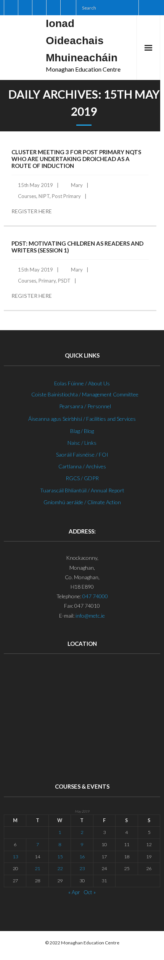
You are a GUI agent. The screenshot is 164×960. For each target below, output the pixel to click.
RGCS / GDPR (82, 478)
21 (37, 868)
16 (82, 856)
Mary (77, 185)
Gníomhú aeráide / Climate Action (82, 502)
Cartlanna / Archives (82, 466)
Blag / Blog (82, 431)
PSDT (64, 281)
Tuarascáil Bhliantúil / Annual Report (82, 490)
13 (15, 856)
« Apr (74, 892)
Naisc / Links (82, 442)
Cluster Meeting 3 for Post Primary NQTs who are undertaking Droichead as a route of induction (76, 159)
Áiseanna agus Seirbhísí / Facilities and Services (82, 418)
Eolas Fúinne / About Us (82, 383)
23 (82, 868)
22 (60, 868)
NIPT (44, 196)
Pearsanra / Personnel (85, 406)
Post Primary (66, 196)
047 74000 (95, 596)
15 (60, 856)
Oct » (90, 892)
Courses (27, 196)
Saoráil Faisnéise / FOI (82, 454)
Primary (47, 281)
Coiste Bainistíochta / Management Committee (84, 394)
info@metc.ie (90, 615)
